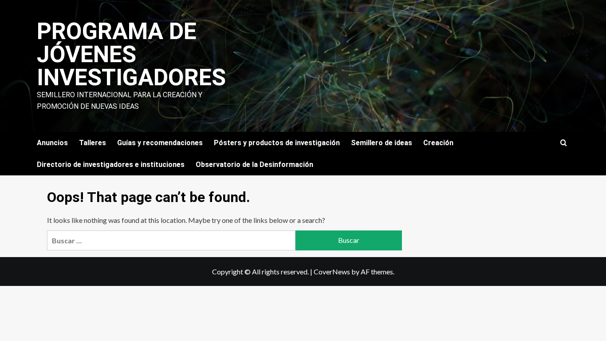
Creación (438, 143)
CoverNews (332, 271)
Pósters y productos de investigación (277, 143)
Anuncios (52, 143)
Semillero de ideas (381, 143)
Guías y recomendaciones (160, 143)
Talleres (92, 143)
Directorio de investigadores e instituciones (111, 164)
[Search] (563, 143)
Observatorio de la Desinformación (254, 164)
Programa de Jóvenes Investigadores (131, 54)
